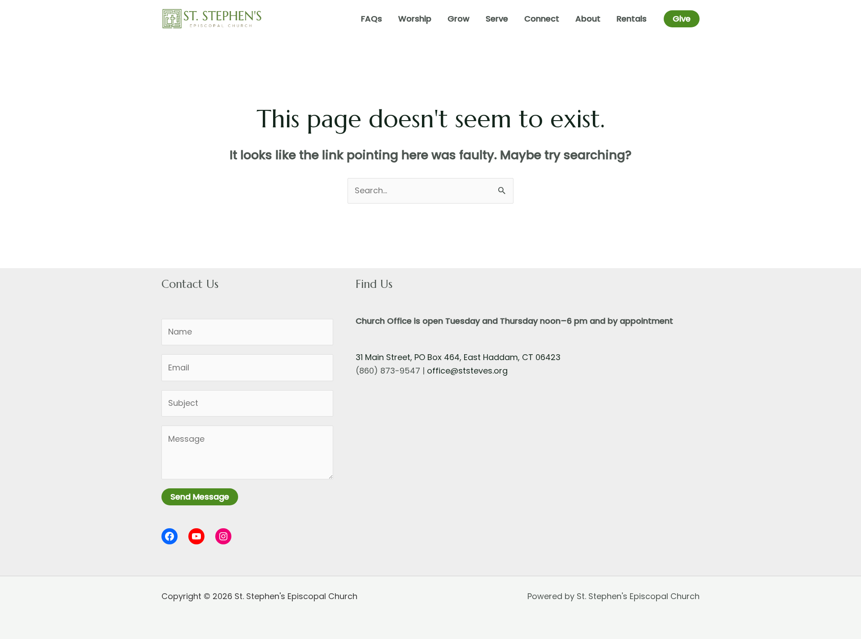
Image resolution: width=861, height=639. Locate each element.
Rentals (632, 18)
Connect (541, 18)
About (587, 18)
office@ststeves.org (467, 370)
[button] (682, 18)
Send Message (199, 496)
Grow (459, 18)
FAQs (371, 18)
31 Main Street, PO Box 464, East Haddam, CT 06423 (458, 357)
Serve (497, 18)
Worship (414, 18)
